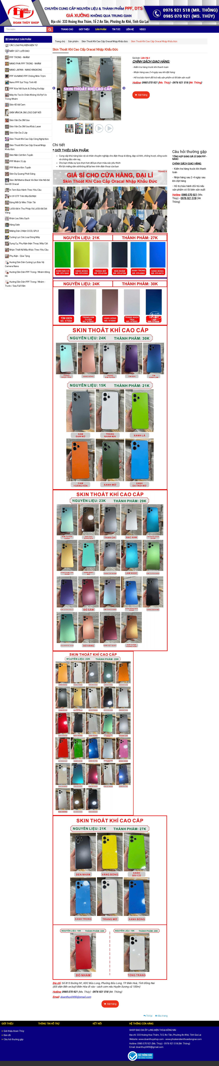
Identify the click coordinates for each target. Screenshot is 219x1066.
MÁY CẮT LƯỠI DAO (19, 51)
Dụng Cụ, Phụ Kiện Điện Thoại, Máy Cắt (28, 243)
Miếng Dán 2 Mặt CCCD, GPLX (24, 231)
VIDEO (142, 29)
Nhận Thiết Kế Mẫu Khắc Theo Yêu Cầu (28, 249)
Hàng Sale (14, 224)
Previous (53, 88)
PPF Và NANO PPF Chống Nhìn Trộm (27, 76)
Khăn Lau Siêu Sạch (19, 218)
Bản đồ (7, 1035)
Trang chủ (60, 41)
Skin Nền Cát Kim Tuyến (21, 155)
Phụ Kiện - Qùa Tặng (19, 256)
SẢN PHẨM (100, 29)
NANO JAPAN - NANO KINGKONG (25, 70)
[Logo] (109, 13)
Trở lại (149, 1015)
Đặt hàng (142, 95)
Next (124, 88)
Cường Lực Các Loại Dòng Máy (24, 237)
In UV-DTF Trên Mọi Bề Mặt (22, 196)
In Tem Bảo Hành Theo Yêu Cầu (25, 190)
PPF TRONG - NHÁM (19, 57)
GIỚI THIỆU (84, 29)
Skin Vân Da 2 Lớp (18, 132)
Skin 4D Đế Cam (17, 104)
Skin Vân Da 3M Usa (19, 120)
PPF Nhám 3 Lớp (17, 161)
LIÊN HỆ (130, 29)
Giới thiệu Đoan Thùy (14, 1031)
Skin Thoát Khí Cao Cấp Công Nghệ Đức (29, 139)
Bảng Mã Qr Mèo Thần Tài (22, 202)
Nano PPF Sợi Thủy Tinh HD (23, 82)
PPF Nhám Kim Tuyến (20, 167)
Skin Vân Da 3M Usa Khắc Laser (25, 126)
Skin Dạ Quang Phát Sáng (22, 174)
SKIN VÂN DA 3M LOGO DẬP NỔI (25, 112)
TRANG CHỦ (67, 29)
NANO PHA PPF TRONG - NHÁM (25, 63)
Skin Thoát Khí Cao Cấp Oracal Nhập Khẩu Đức (105, 41)
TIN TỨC (116, 29)
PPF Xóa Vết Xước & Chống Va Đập (26, 88)
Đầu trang (162, 1015)
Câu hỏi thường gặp (13, 1039)
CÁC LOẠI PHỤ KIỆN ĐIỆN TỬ (23, 45)
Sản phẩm (73, 41)
